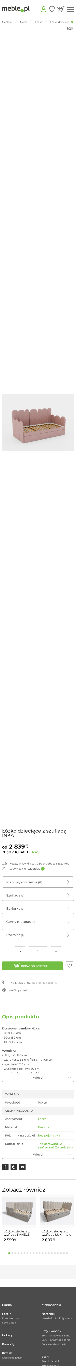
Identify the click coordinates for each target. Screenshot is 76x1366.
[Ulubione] (52, 9)
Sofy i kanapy (51, 1331)
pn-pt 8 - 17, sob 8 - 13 (33, 982)
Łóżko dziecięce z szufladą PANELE (17, 1233)
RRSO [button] (37, 852)
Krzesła (7, 1353)
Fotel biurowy (10, 1318)
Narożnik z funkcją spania (57, 1318)
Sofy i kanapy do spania (56, 1339)
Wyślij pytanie (18, 990)
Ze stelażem (64, 1147)
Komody (8, 1344)
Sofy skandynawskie (54, 1344)
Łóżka (42, 1119)
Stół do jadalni (50, 1361)
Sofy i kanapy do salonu (56, 1335)
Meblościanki (51, 1305)
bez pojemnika (49, 1135)
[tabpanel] (19, 1219)
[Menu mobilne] (70, 9)
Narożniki (49, 1314)
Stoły (45, 1357)
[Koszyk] (60, 9)
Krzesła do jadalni (12, 1357)
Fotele (6, 1314)
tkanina (43, 1127)
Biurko (7, 1305)
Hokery (7, 1335)
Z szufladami (50, 1145)
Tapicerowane (48, 1144)
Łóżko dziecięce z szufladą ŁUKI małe (56, 1233)
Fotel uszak (9, 1322)
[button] (69, 965)
